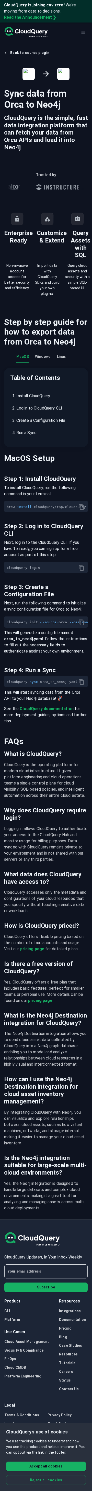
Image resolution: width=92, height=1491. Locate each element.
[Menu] (83, 32)
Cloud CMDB (15, 1367)
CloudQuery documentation (47, 708)
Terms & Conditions (21, 1415)
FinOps (10, 1359)
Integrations (70, 1311)
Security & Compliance (23, 1350)
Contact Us (69, 1389)
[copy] (81, 507)
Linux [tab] (61, 357)
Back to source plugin (29, 53)
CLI (7, 1311)
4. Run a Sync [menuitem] (24, 432)
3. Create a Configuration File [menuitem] (38, 420)
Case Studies (70, 1345)
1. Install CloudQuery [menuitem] (31, 395)
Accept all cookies (46, 1466)
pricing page (32, 948)
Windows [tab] (43, 357)
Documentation (72, 1320)
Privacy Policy (60, 1415)
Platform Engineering (22, 1376)
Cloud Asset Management (26, 1342)
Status (65, 1380)
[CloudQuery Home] (26, 32)
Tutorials (67, 1363)
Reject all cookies (46, 1480)
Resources (68, 1354)
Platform (12, 1320)
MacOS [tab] (22, 357)
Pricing (65, 1328)
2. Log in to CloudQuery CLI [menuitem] (37, 408)
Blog (63, 1337)
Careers (66, 1371)
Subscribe (46, 1287)
